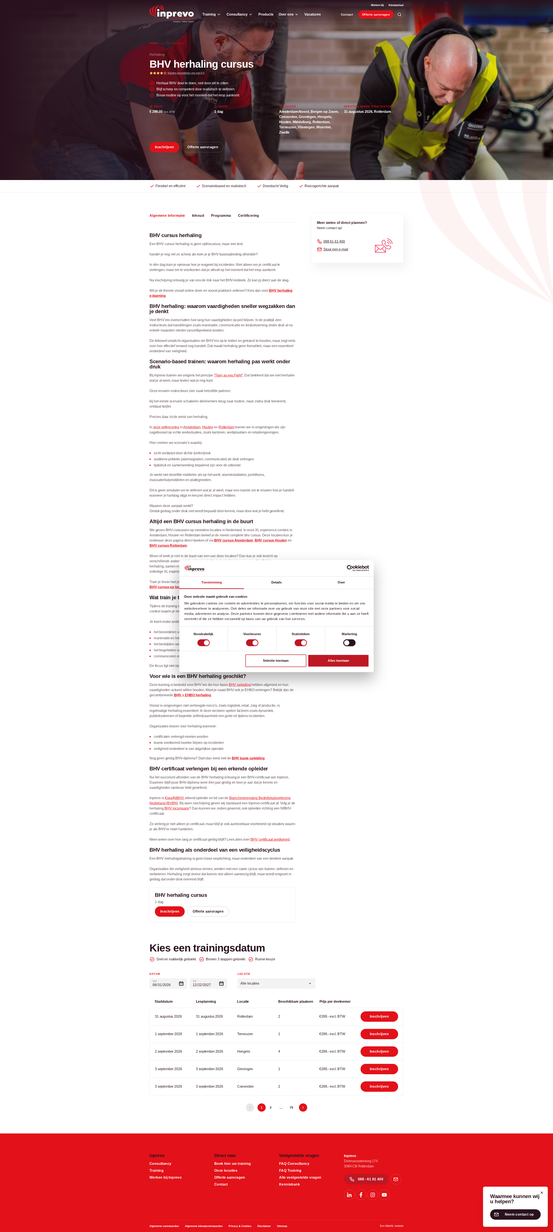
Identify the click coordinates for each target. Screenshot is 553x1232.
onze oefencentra (166, 427)
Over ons (286, 14)
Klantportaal (396, 5)
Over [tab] (341, 582)
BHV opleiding (240, 685)
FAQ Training (290, 1170)
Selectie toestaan (276, 661)
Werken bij (377, 5)
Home (154, 43)
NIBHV (179, 798)
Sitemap (282, 1226)
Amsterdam (191, 427)
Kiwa (168, 798)
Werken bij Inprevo (165, 1177)
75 (291, 1107)
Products (265, 14)
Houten (207, 427)
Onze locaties (225, 1170)
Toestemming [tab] (211, 582)
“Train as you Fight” (228, 375)
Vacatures (312, 14)
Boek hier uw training (232, 1163)
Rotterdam (226, 427)
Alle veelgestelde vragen (300, 1177)
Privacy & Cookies (240, 1226)
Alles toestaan (338, 661)
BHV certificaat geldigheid (270, 839)
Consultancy (237, 14)
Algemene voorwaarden (164, 1226)
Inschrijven (164, 147)
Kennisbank (289, 1184)
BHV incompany (176, 808)
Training (209, 14)
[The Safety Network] (171, 14)
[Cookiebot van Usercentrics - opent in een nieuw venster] (350, 568)
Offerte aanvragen (376, 14)
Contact (347, 14)
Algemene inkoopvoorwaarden (203, 1226)
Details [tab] (276, 582)
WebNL (389, 1225)
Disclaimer (264, 1226)
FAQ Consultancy (294, 1163)
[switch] (252, 642)
